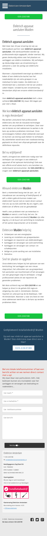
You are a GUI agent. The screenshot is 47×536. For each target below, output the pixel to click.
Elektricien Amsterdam (20, 5)
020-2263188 (24, 16)
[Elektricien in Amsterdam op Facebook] (32, 519)
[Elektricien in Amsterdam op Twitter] (37, 519)
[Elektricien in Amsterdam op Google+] (43, 519)
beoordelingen (11, 508)
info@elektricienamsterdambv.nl (16, 460)
